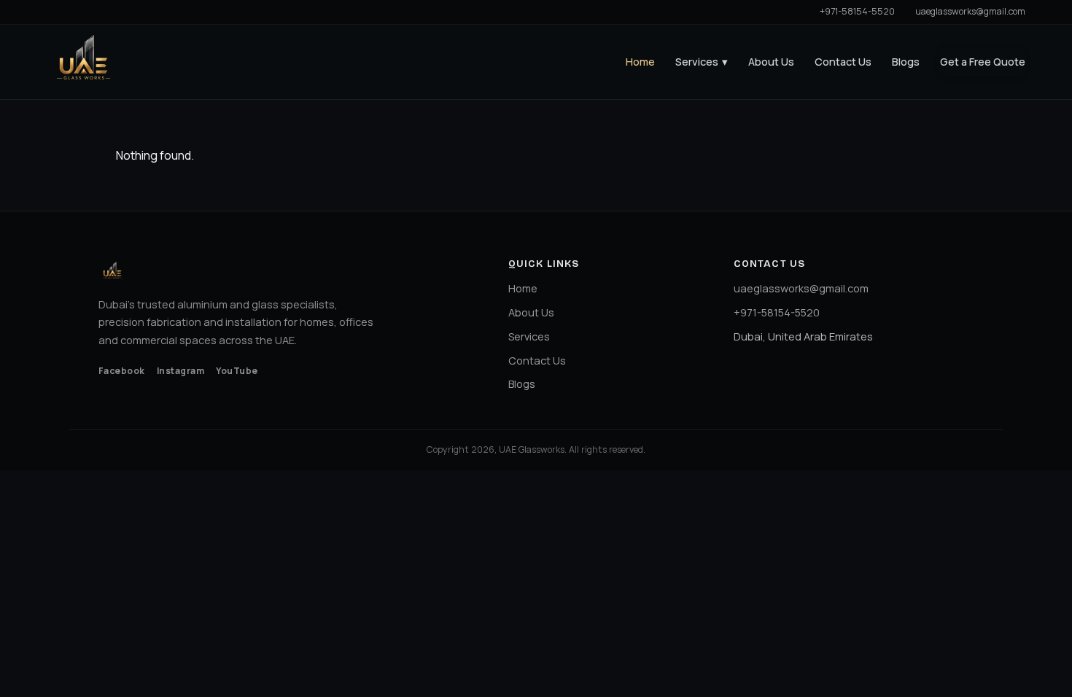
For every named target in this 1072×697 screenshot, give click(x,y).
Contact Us (843, 62)
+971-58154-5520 (857, 11)
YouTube (236, 371)
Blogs (906, 62)
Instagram (180, 371)
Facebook (121, 371)
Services (701, 62)
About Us (771, 62)
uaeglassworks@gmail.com (970, 11)
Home (640, 62)
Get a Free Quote (982, 62)
